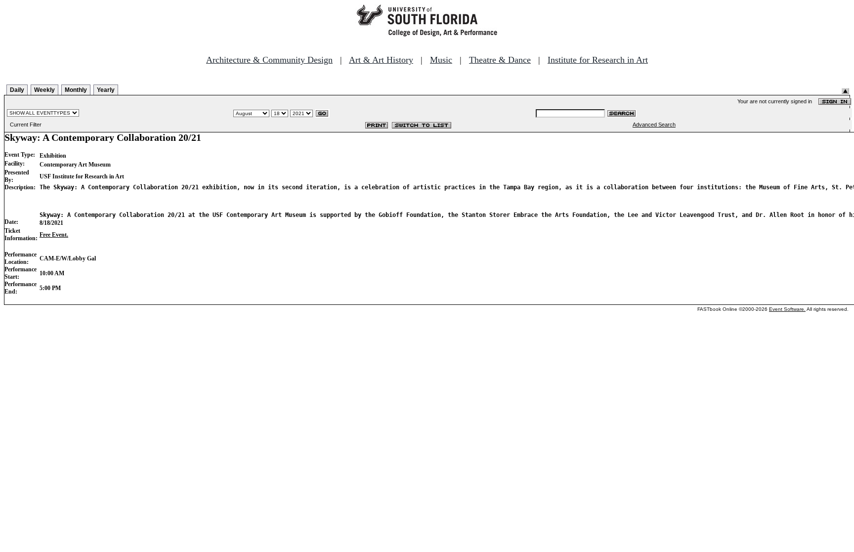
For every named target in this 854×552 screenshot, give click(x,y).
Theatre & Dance (500, 60)
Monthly (76, 89)
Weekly (44, 89)
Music (441, 60)
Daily (17, 89)
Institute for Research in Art (598, 60)
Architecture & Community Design (269, 60)
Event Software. (787, 309)
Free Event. (54, 234)
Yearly (106, 89)
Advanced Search (654, 124)
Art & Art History (381, 60)
